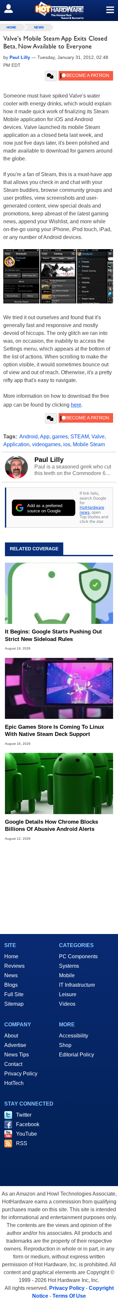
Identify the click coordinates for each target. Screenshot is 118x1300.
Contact (13, 1064)
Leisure (67, 994)
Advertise (15, 1045)
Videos (67, 1004)
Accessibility (73, 1035)
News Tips (16, 1054)
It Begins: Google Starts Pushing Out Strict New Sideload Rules (53, 635)
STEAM (79, 436)
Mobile (67, 975)
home (11, 27)
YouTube (26, 1134)
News (39, 27)
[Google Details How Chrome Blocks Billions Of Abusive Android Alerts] (59, 783)
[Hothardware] (59, 10)
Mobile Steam (89, 444)
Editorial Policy (76, 1054)
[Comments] (51, 76)
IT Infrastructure (77, 985)
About (11, 1035)
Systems (69, 966)
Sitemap (14, 1004)
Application (16, 444)
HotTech (14, 1083)
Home (11, 956)
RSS (21, 1143)
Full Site (14, 994)
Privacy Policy (20, 1073)
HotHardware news (92, 509)
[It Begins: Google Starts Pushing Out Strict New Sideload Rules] (59, 593)
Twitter (23, 1115)
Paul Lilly (49, 459)
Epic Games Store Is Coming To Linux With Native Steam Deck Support (54, 730)
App (44, 436)
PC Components (78, 956)
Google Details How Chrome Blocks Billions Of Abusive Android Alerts (51, 825)
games (60, 436)
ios (66, 444)
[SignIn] (12, 8)
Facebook (27, 1124)
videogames (46, 444)
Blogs (11, 985)
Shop (65, 1045)
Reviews (14, 966)
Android (28, 436)
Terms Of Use (69, 1296)
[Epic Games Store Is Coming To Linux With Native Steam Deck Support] (59, 688)
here (76, 405)
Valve (98, 436)
